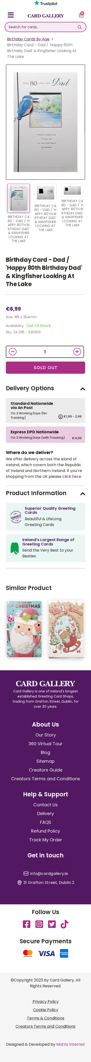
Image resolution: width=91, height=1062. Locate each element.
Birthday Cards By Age (28, 39)
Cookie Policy (45, 1010)
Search (79, 27)
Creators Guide (45, 770)
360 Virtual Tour (45, 744)
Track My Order (45, 840)
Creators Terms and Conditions (45, 779)
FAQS (45, 822)
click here (71, 476)
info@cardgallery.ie (49, 873)
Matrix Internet (70, 1044)
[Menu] (11, 15)
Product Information (36, 493)
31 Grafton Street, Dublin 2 (48, 882)
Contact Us (45, 805)
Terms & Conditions (45, 1018)
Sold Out (46, 367)
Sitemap (45, 761)
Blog (45, 752)
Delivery (45, 813)
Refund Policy (45, 831)
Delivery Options (30, 388)
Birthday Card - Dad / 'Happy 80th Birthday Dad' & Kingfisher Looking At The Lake (44, 272)
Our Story (45, 735)
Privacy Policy (46, 1001)
